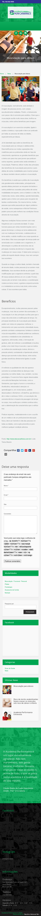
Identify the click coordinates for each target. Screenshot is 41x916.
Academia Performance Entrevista (23, 713)
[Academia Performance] (20, 18)
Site (5, 504)
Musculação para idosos (23, 686)
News (9, 74)
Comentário (7, 514)
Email (6, 495)
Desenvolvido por (26, 914)
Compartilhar (10, 450)
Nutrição (7, 593)
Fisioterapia (8, 587)
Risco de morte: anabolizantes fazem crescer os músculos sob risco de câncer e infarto (26, 701)
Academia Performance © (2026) (12, 913)
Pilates (7, 584)
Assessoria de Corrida (12, 590)
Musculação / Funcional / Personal (16, 581)
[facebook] (16, 32)
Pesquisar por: (9, 604)
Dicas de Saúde (10, 668)
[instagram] (25, 32)
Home (2, 74)
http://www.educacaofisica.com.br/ (19, 439)
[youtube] (21, 32)
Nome (6, 485)
